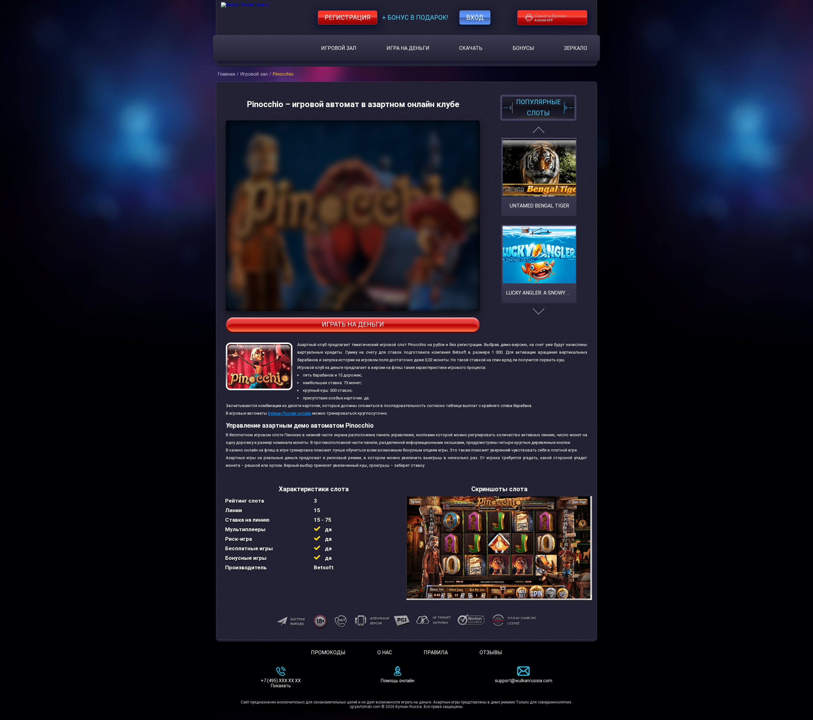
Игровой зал (338, 48)
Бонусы (523, 48)
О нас (384, 652)
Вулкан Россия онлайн (289, 413)
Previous (538, 133)
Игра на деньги (407, 48)
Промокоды (328, 652)
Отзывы (491, 652)
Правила (436, 652)
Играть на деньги (353, 324)
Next (538, 315)
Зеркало (575, 48)
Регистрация (348, 17)
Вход (475, 17)
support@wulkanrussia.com (523, 680)
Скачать (470, 48)
